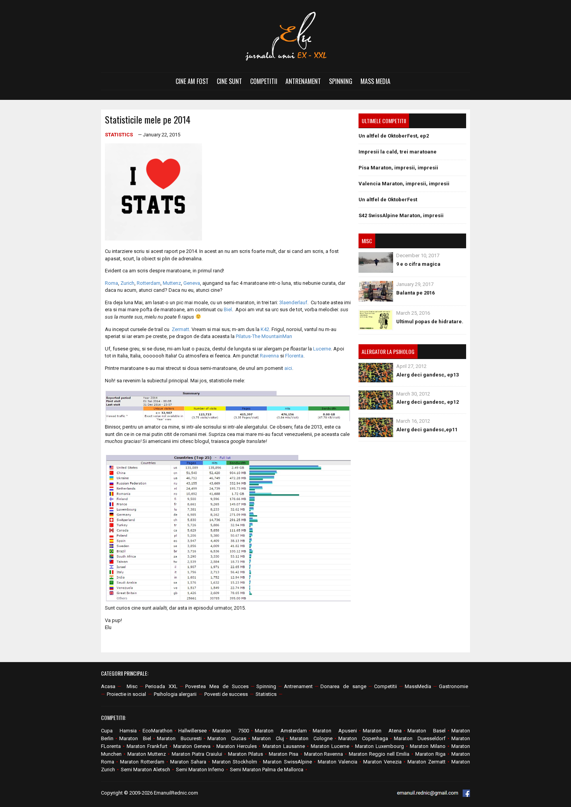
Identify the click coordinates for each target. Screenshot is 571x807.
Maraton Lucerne (330, 746)
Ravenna (269, 356)
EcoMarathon (157, 731)
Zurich (127, 283)
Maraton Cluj (268, 738)
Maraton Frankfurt (147, 746)
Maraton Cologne (311, 738)
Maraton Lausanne (284, 746)
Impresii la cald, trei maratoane (398, 152)
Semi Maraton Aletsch (145, 769)
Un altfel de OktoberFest (388, 199)
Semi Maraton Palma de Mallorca (266, 769)
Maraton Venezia (382, 762)
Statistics (119, 135)
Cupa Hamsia (119, 731)
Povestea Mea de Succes (217, 686)
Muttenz (172, 283)
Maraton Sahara (188, 762)
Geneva (191, 283)
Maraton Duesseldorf (420, 738)
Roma (111, 283)
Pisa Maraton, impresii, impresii (398, 168)
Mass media (375, 81)
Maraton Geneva (192, 746)
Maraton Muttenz (146, 754)
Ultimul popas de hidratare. (429, 321)
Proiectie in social (126, 694)
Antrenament (303, 81)
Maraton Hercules (236, 746)
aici (288, 368)
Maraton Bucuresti (179, 738)
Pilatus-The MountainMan (264, 336)
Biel (228, 309)
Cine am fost (192, 81)
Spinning (340, 81)
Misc (132, 686)
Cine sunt (229, 81)
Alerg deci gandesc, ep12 (427, 402)
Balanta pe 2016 (415, 293)
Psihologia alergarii (175, 694)
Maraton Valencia (337, 762)
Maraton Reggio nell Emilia (379, 754)
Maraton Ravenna (323, 754)
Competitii (263, 81)
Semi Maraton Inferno (200, 769)
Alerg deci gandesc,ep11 (427, 429)
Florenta (294, 356)
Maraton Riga (430, 754)
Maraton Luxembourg (379, 746)
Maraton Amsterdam (281, 731)
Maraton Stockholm (234, 762)
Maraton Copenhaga (363, 738)
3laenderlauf (293, 302)
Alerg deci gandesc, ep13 (427, 375)
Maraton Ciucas (226, 738)
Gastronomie (453, 686)
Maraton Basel (426, 731)
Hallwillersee (192, 731)
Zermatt (180, 329)
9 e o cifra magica (418, 264)
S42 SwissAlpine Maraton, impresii (401, 215)
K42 (265, 329)
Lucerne (322, 349)
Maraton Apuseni (335, 731)
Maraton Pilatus (245, 754)
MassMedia (418, 686)
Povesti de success (226, 694)
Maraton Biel (135, 738)
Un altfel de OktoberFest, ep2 (394, 136)
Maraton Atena (382, 731)
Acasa (108, 686)
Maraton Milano (428, 746)
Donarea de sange (343, 686)
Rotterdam (148, 283)
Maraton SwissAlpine (287, 762)
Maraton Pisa (283, 754)
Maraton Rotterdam (142, 762)
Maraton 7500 (230, 731)
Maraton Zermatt (426, 762)
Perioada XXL (161, 686)
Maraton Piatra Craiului (197, 754)
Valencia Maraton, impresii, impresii (404, 183)
